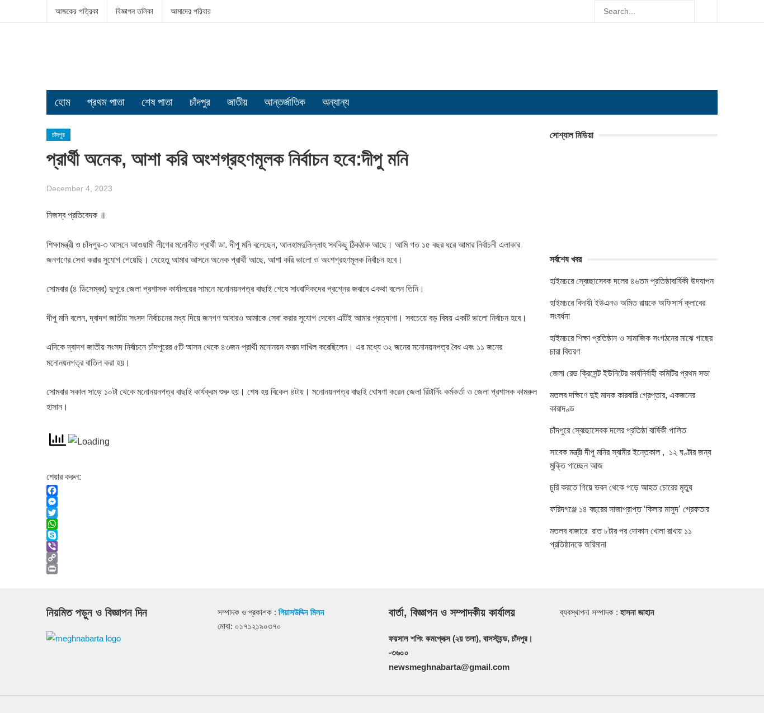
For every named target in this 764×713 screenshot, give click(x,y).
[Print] (292, 568)
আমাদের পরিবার (191, 11)
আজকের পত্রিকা (76, 11)
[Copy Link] (292, 557)
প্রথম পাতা (106, 102)
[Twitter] (292, 512)
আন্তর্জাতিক (284, 102)
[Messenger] (292, 501)
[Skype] (292, 535)
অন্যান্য (335, 102)
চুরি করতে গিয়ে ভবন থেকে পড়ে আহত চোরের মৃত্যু (621, 487)
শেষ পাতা (157, 102)
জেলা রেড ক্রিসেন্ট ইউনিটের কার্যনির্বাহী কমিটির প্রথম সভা (630, 373)
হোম (62, 102)
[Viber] (292, 546)
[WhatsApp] (292, 524)
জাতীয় (237, 102)
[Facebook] (292, 490)
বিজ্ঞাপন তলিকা (134, 11)
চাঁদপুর (200, 102)
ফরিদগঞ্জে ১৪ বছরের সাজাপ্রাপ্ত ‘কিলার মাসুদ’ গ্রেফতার (629, 509)
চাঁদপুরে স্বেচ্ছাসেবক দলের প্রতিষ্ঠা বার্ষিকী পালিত (618, 430)
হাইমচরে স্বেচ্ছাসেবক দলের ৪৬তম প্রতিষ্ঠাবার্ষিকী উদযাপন (632, 281)
